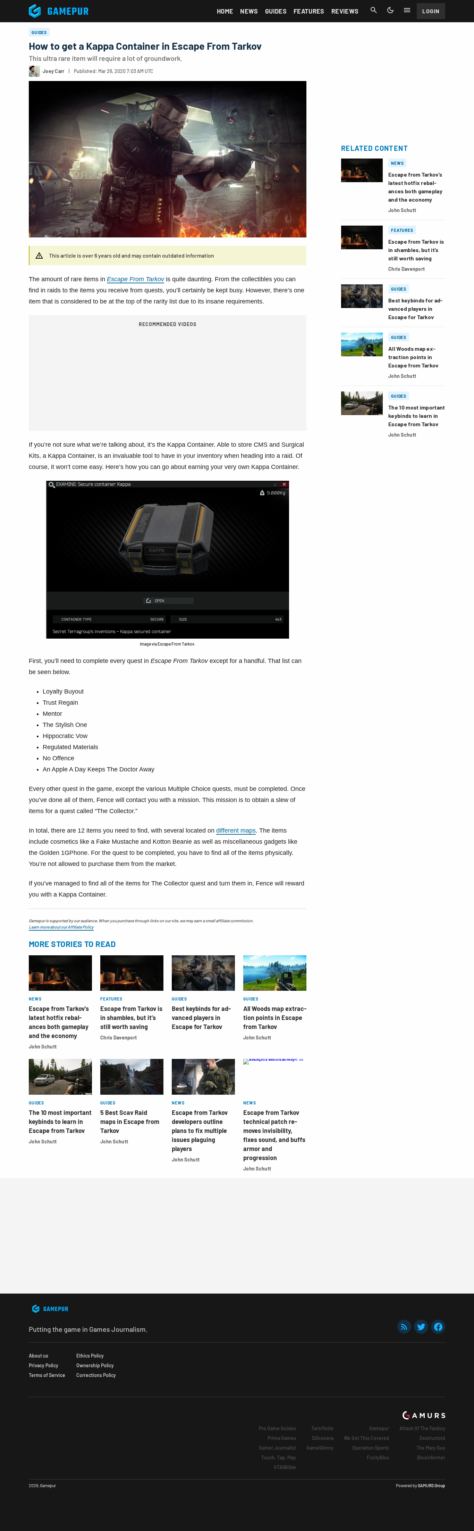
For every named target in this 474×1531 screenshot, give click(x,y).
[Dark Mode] (390, 10)
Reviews (345, 11)
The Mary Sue (430, 1448)
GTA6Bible (285, 1467)
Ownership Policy (95, 1365)
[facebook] (438, 1327)
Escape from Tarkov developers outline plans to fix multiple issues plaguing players (200, 1130)
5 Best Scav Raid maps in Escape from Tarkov (129, 1121)
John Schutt (43, 1047)
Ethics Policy (90, 1356)
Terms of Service (47, 1375)
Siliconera (322, 1438)
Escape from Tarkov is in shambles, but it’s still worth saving (131, 1017)
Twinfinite (322, 1428)
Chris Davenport (118, 1037)
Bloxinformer (431, 1457)
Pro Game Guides (277, 1428)
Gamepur (379, 1428)
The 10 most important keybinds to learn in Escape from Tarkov (60, 1121)
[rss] (404, 1327)
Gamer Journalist (277, 1448)
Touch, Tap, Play (278, 1457)
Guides (276, 11)
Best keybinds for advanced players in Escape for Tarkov (201, 1017)
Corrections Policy (96, 1375)
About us (38, 1356)
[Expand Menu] (407, 10)
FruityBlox (378, 1457)
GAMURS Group (431, 1485)
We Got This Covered (366, 1438)
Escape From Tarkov (135, 279)
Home (225, 11)
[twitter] (421, 1327)
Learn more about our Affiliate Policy (61, 926)
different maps (236, 830)
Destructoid (432, 1438)
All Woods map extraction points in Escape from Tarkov (274, 1017)
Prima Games (282, 1438)
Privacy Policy (43, 1365)
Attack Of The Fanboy (422, 1428)
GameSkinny (319, 1448)
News (249, 11)
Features (309, 11)
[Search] (374, 10)
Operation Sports (370, 1448)
